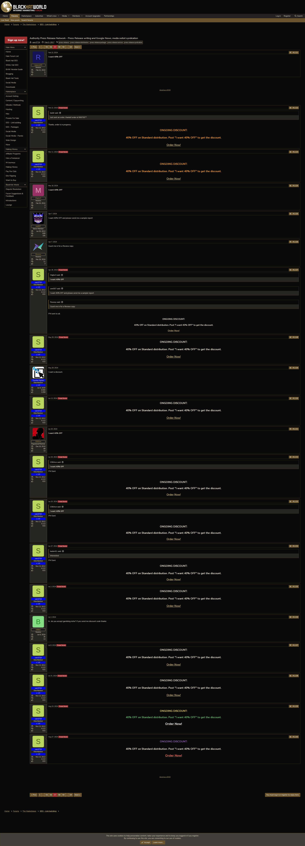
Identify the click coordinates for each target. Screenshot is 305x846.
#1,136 (295, 617)
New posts (15, 20)
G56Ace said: (55, 462)
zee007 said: (55, 288)
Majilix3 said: (55, 275)
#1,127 (295, 270)
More (8, 144)
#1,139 (295, 706)
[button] (58, 16)
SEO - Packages (12, 127)
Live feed (5, 20)
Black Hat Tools (12, 78)
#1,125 (295, 214)
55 (47, 47)
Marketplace (26, 16)
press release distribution (79, 42)
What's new (52, 16)
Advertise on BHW (165, 90)
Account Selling (12, 96)
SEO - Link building (13, 122)
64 (71, 47)
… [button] (43, 47)
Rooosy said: (55, 302)
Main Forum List (12, 56)
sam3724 (36, 42)
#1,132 (295, 457)
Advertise (39, 16)
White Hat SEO (12, 65)
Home (5, 16)
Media (64, 16)
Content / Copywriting (14, 100)
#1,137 (295, 645)
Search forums (27, 20)
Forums (14, 16)
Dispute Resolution (13, 189)
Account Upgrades (92, 16)
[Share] (290, 52)
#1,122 (295, 108)
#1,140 (295, 737)
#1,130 (295, 398)
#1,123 (295, 152)
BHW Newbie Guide (14, 69)
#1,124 (295, 186)
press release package (98, 42)
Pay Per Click (11, 171)
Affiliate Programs (13, 154)
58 (59, 47)
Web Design (11, 140)
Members (76, 16)
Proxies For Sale (12, 118)
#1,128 (295, 337)
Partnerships (109, 16)
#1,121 (295, 53)
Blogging (9, 74)
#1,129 (295, 368)
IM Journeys (10, 162)
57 (55, 47)
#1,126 (295, 242)
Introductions (11, 200)
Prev (35, 47)
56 (51, 47)
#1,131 (295, 429)
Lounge (9, 205)
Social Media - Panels (14, 136)
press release (64, 42)
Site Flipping (11, 176)
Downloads (10, 87)
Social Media (11, 82)
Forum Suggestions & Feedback (14, 194)
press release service (115, 42)
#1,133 (295, 501)
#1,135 (295, 587)
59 (63, 47)
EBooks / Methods (13, 105)
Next (77, 47)
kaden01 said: (55, 551)
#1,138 (295, 676)
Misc (7, 114)
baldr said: (54, 113)
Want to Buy (11, 180)
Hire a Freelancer (13, 158)
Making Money (12, 167)
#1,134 (295, 546)
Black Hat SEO (12, 60)
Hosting (9, 109)
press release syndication (133, 42)
